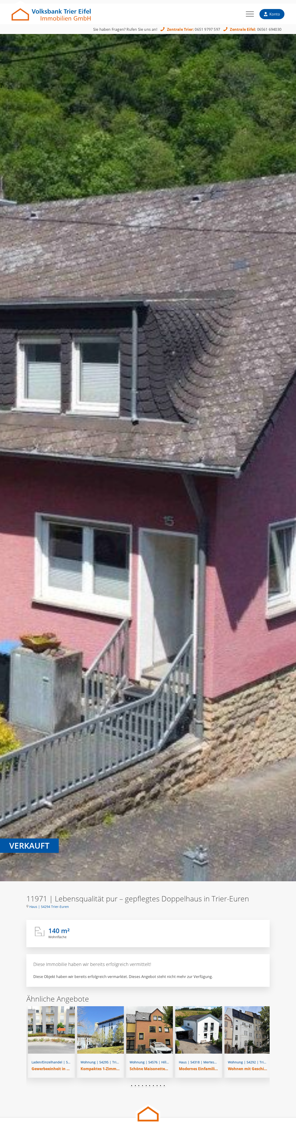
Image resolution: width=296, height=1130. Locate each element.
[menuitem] (249, 16)
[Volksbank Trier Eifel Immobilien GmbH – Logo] (51, 12)
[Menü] (249, 16)
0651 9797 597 (207, 29)
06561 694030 (269, 29)
